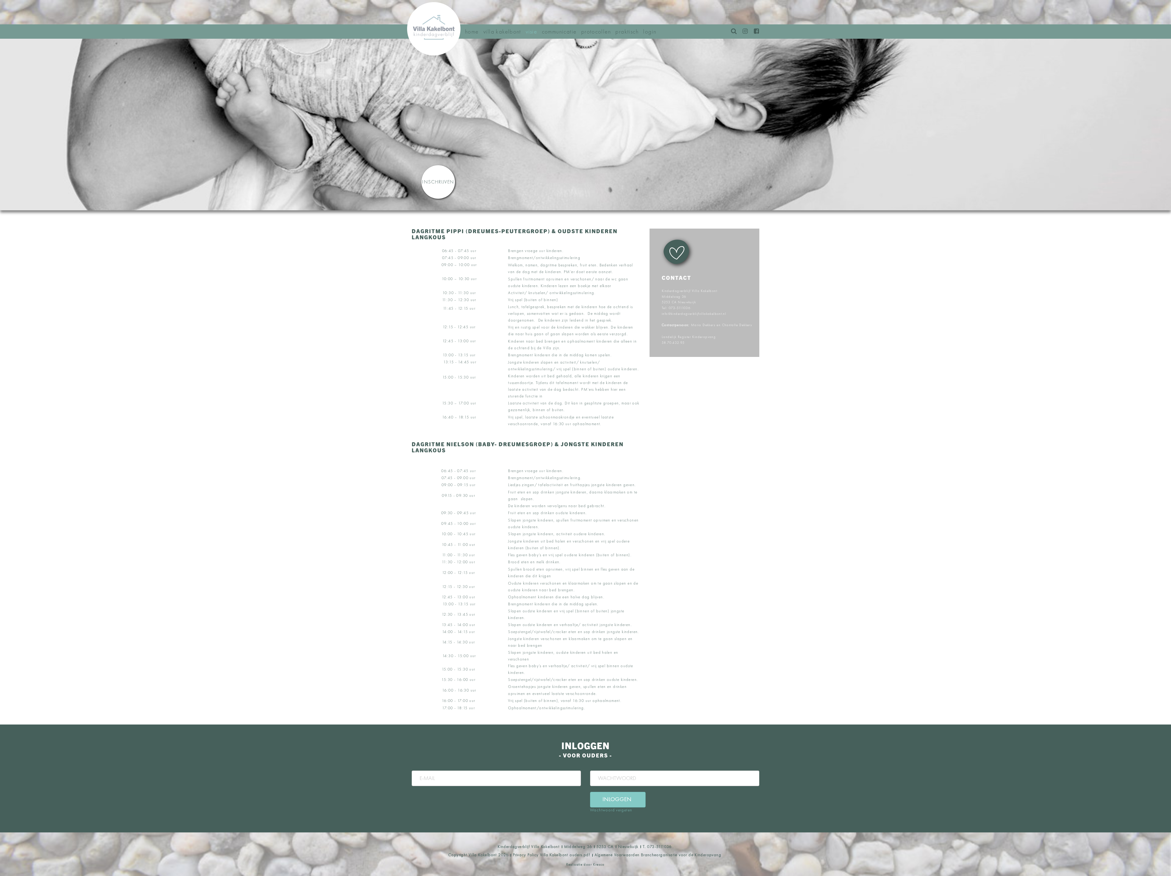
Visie (531, 31)
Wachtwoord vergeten (611, 810)
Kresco (598, 864)
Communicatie (559, 31)
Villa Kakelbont (502, 31)
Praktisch (627, 31)
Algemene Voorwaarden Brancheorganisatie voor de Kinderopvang (658, 854)
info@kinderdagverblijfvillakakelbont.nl (694, 314)
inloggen (617, 799)
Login (649, 31)
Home (472, 31)
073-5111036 (679, 308)
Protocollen (596, 31)
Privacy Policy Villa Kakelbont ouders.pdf (551, 854)
